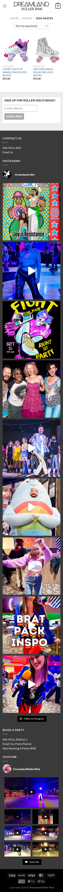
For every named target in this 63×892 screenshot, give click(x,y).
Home (14, 18)
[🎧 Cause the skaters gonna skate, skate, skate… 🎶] (31, 566)
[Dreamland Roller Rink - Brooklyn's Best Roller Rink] (31, 6)
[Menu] (5, 6)
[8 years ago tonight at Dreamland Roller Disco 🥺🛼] (31, 448)
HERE (32, 748)
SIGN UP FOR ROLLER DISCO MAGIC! (29, 100)
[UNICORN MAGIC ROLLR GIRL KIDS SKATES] (46, 49)
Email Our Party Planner (17, 743)
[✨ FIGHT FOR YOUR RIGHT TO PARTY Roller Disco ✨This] (31, 270)
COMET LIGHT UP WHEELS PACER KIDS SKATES (15, 72)
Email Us (8, 152)
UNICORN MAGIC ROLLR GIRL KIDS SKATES (43, 72)
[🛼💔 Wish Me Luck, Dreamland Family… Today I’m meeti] (31, 389)
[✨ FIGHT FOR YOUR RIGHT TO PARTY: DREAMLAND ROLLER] (31, 330)
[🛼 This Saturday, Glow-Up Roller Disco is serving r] (31, 625)
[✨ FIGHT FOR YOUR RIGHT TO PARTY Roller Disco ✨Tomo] (31, 211)
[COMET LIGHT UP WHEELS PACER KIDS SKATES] (16, 49)
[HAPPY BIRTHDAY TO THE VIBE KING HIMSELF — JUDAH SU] (31, 507)
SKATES (27, 18)
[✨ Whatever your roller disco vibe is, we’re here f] (31, 684)
